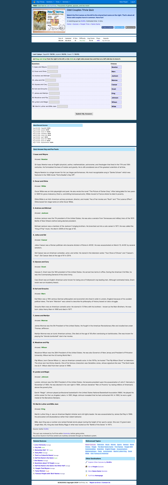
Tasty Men (38, 453)
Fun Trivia (40, 2)
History (87, 447)
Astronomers (107, 451)
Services (66, 2)
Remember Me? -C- (42, 450)
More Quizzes (97, 471)
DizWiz (83, 21)
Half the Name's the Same (44, 458)
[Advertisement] (84, 47)
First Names (119, 447)
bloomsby (66, 433)
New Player (124, 2)
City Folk (38, 447)
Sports (119, 445)
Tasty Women (40, 471)
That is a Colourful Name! (44, 455)
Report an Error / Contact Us (100, 482)
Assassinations (122, 449)
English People (110, 449)
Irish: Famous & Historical (99, 453)
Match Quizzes (90, 445)
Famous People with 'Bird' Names (47, 473)
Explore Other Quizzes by (100, 462)
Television (100, 445)
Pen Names (38, 460)
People (94, 447)
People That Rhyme (42, 468)
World (132, 445)
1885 (98, 40)
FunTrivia (95, 475)
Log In (133, 2)
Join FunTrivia (51, 6)
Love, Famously (40, 445)
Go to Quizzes (96, 467)
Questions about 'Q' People (44, 463)
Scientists (100, 449)
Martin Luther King (120, 451)
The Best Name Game (105, 447)
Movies (113, 445)
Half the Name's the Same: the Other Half (50, 466)
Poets (100, 451)
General (126, 445)
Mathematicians (91, 451)
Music (107, 445)
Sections (49, 2)
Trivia (58, 2)
